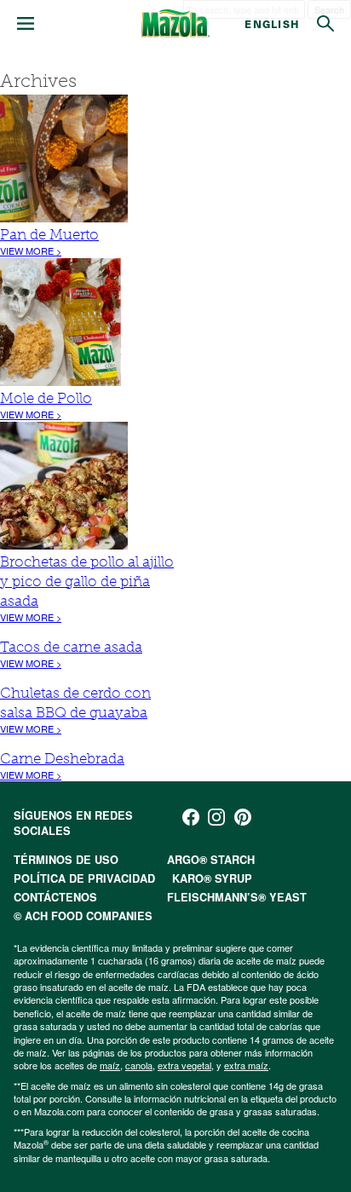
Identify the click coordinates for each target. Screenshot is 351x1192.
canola (138, 1065)
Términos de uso (66, 859)
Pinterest (242, 817)
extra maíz (246, 1065)
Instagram (216, 817)
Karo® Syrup (212, 878)
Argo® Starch (211, 859)
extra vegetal (184, 1065)
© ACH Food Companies (83, 916)
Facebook (190, 817)
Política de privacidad (84, 878)
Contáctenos (55, 897)
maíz (110, 1065)
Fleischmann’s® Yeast (237, 897)
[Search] (325, 23)
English (272, 23)
